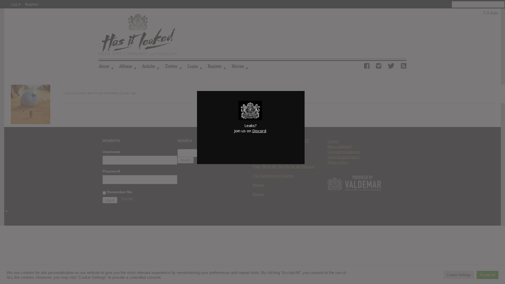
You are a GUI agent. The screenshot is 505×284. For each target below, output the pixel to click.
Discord (259, 130)
